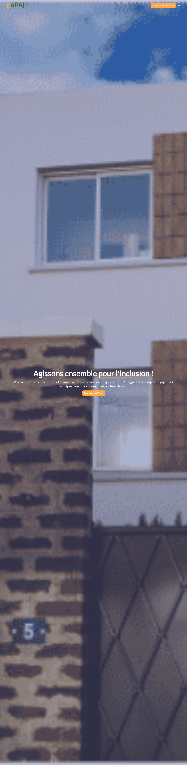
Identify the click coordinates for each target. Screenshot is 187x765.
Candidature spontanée (163, 5)
